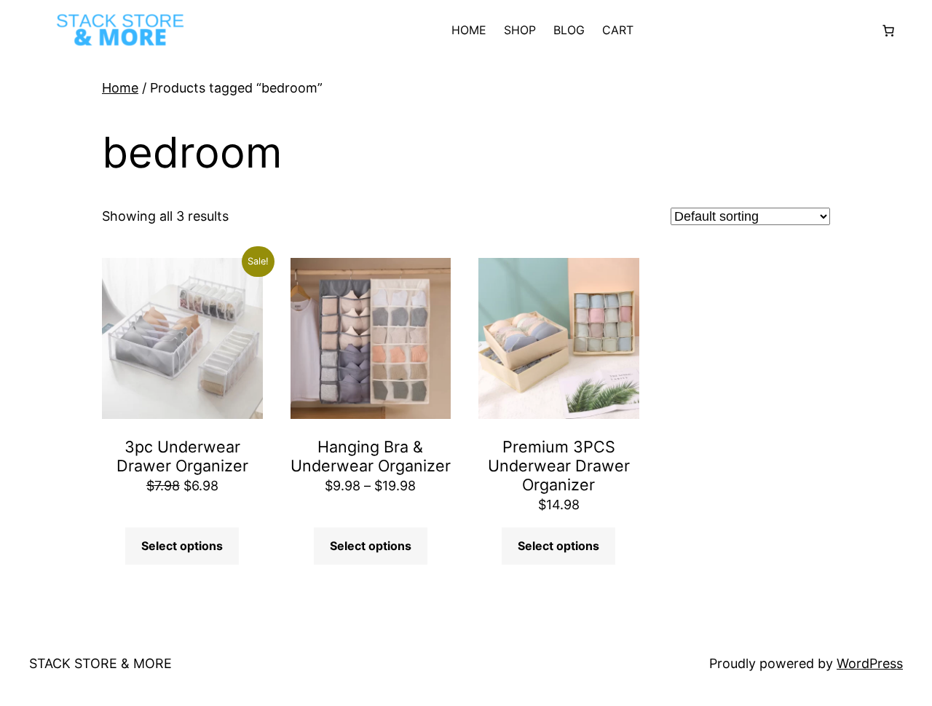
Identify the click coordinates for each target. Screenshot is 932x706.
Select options (182, 545)
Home (120, 87)
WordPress (870, 663)
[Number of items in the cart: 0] (888, 30)
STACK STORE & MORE (100, 663)
